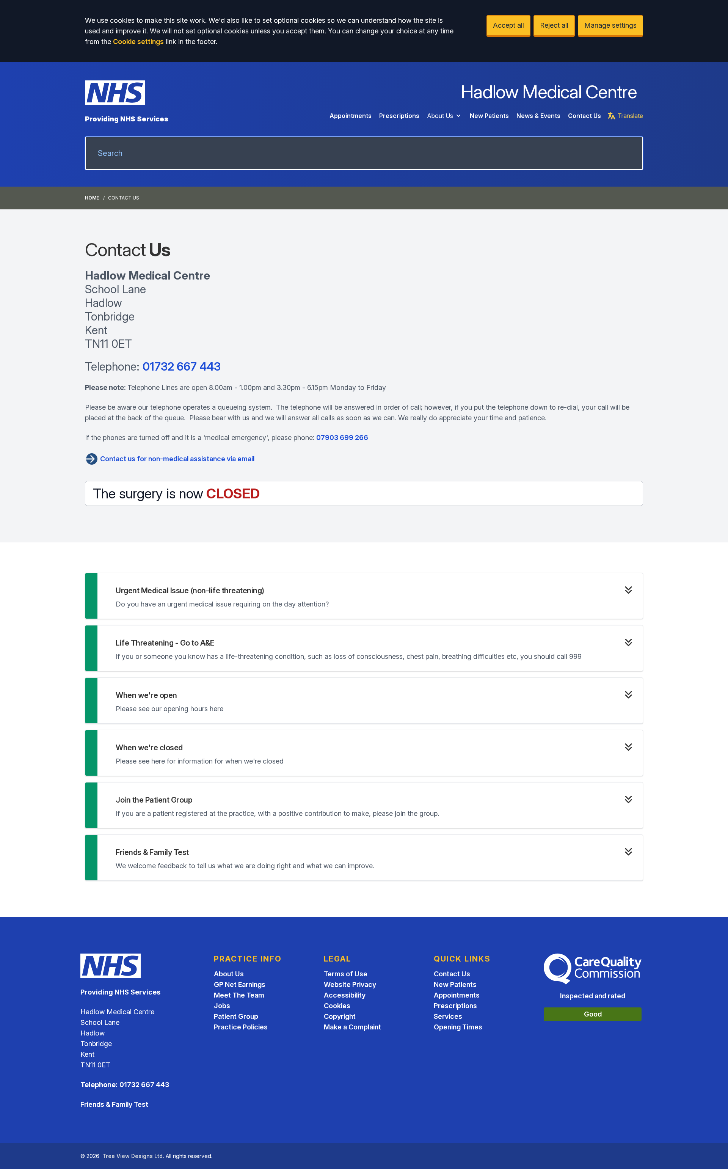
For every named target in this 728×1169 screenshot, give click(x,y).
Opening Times (458, 1027)
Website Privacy (350, 984)
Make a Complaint (352, 1027)
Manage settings (610, 25)
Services (448, 1016)
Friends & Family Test (114, 1104)
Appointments (350, 115)
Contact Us (584, 115)
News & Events (538, 115)
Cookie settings (138, 42)
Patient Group (236, 1016)
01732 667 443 (182, 366)
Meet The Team (239, 995)
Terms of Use (345, 974)
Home (92, 198)
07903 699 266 (342, 438)
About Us (440, 115)
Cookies (337, 1006)
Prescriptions (399, 115)
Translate (630, 115)
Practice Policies (241, 1027)
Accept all (508, 25)
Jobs (222, 1006)
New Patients (489, 115)
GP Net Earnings (239, 984)
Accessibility (345, 995)
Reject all (554, 25)
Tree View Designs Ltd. (133, 1156)
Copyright (340, 1016)
